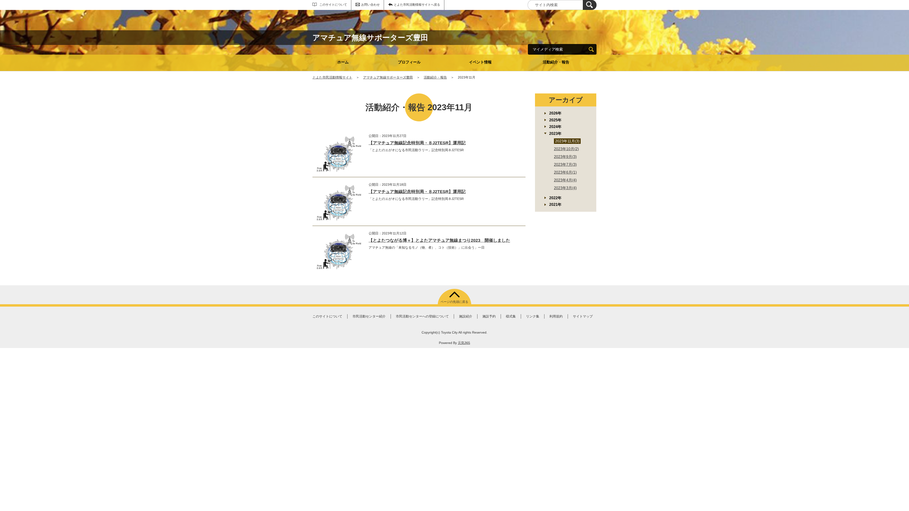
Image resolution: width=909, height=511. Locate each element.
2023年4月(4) (565, 180)
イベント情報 (480, 62)
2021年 (555, 205)
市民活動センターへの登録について (422, 316)
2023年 (555, 134)
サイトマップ (583, 316)
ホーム (343, 62)
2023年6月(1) (565, 172)
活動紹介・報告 (556, 62)
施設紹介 (465, 316)
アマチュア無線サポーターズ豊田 (388, 77)
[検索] (590, 5)
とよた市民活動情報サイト (332, 77)
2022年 (555, 198)
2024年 (555, 127)
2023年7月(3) (565, 165)
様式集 (511, 316)
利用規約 (556, 316)
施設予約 (489, 316)
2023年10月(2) (566, 149)
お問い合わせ (370, 4)
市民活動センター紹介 (369, 316)
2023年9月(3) (565, 157)
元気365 (464, 343)
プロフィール (409, 62)
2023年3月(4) (565, 188)
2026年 (555, 113)
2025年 (555, 120)
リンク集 (532, 316)
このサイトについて (333, 4)
